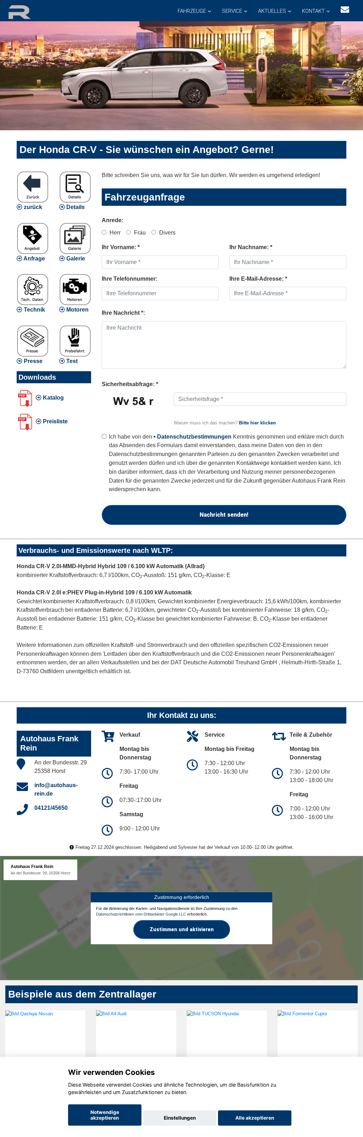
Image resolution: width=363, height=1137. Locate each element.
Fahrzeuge (192, 11)
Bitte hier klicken (257, 422)
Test (71, 361)
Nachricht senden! (224, 514)
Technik (33, 310)
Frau (139, 233)
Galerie (75, 259)
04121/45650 (51, 808)
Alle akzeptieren (254, 1118)
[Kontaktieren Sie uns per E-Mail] (345, 10)
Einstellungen (180, 1118)
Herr (114, 233)
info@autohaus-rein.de (56, 789)
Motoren (77, 310)
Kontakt (313, 11)
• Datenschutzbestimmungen (192, 437)
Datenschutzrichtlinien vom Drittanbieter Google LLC (141, 914)
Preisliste (54, 421)
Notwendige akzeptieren (104, 1115)
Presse (32, 361)
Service (232, 11)
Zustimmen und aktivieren (182, 929)
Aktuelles (272, 11)
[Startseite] (28, 11)
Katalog (52, 398)
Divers (166, 233)
